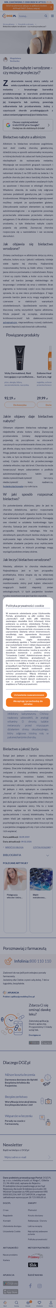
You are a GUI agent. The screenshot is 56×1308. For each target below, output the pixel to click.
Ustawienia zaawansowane (29, 694)
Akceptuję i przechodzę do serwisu (28, 702)
